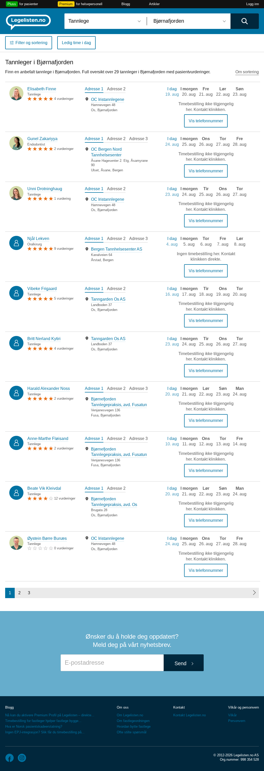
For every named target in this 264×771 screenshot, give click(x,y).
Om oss (123, 707)
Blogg (125, 4)
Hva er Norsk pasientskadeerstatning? (33, 726)
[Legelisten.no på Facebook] (9, 757)
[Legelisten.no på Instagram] (22, 757)
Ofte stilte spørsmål (131, 732)
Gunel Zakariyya (42, 138)
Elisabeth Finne (41, 89)
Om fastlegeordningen (133, 721)
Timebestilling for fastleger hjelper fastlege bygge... (43, 721)
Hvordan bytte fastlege (134, 726)
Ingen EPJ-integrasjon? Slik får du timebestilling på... (45, 732)
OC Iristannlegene (107, 99)
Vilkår (232, 715)
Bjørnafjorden (107, 110)
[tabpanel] (116, 105)
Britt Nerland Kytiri (44, 338)
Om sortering (247, 72)
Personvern (236, 721)
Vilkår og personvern (243, 707)
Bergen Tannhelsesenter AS (116, 249)
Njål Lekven (38, 238)
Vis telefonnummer (206, 121)
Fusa (94, 415)
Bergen (117, 170)
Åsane (105, 170)
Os (93, 110)
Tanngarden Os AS (108, 299)
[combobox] (103, 21)
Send (180, 663)
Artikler (154, 4)
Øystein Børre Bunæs (47, 538)
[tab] (94, 89)
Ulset (95, 170)
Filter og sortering (31, 43)
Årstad (96, 260)
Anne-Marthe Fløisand (47, 438)
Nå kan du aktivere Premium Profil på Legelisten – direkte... (49, 715)
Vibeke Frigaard (42, 288)
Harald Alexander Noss (48, 388)
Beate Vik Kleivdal (44, 488)
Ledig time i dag (76, 43)
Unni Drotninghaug (44, 189)
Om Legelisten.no (130, 715)
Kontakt (179, 707)
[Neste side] (254, 593)
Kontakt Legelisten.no (189, 715)
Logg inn (252, 4)
